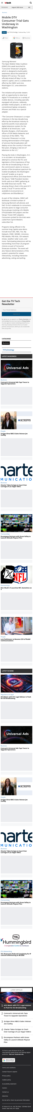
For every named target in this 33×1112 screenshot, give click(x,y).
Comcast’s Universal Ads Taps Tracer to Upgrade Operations (16, 1014)
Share (6, 38)
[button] (2, 3)
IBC (29, 7)
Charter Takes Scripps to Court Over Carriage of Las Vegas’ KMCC (17, 1030)
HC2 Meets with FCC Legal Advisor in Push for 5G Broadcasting (17, 1006)
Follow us (17, 38)
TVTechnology (13, 32)
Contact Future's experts (9, 1072)
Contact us (5, 1092)
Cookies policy (6, 1080)
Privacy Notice (26, 321)
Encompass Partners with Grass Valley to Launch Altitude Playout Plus (17, 1040)
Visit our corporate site (16, 1054)
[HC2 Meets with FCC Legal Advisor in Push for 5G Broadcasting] (16, 1001)
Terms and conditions (9, 1067)
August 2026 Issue (17, 7)
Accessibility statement (9, 1084)
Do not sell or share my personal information (16, 1100)
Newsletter (27, 38)
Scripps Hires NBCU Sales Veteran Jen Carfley (17, 1022)
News (4, 32)
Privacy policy (6, 1076)
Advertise (5, 1096)
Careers (4, 1088)
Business (4, 12)
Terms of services (24, 319)
